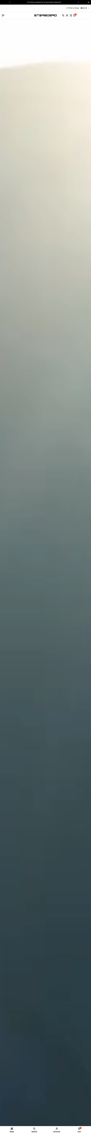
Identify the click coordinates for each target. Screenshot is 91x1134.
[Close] (88, 2)
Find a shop (74, 8)
